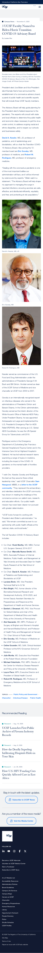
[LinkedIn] (4, 851)
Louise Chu (8, 38)
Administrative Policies (9, 884)
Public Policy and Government (25, 694)
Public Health (35, 698)
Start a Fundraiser (8, 867)
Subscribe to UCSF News (23, 800)
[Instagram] (15, 851)
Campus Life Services (9, 890)
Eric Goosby (23, 151)
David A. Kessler (9, 138)
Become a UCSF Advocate (11, 860)
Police (4, 919)
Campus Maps (7, 894)
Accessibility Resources (10, 881)
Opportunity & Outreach (10, 913)
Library (4, 910)
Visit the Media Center (23, 821)
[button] (35, 5)
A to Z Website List (8, 878)
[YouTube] (10, 851)
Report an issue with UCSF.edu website (15, 944)
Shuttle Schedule (8, 922)
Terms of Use (6, 941)
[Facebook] (20, 851)
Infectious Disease (20, 698)
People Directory (7, 916)
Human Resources (8, 906)
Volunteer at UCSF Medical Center (13, 863)
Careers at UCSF (8, 897)
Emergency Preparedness (11, 903)
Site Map (5, 938)
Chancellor (6, 698)
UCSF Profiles (7, 925)
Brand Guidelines (8, 887)
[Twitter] (26, 851)
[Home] (5, 7)
